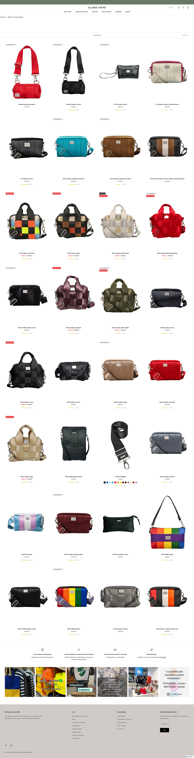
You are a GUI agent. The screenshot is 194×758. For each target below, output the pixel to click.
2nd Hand (120, 729)
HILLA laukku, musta (26, 402)
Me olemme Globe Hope (80, 716)
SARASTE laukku (27, 554)
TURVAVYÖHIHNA (120, 477)
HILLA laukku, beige (27, 477)
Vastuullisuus (121, 716)
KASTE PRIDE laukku (73, 629)
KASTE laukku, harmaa (167, 477)
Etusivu (2, 17)
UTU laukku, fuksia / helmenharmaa (167, 104)
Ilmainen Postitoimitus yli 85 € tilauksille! (97, 2)
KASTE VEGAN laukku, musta (27, 629)
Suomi (171, 7)
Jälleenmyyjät (76, 729)
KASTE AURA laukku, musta (26, 328)
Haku (74, 719)
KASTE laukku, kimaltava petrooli (73, 179)
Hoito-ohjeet (121, 726)
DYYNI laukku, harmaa (120, 629)
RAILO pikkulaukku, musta (73, 477)
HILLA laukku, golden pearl (120, 253)
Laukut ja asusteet (81, 12)
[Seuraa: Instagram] (11, 745)
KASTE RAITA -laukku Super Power (167, 629)
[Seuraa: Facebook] (6, 745)
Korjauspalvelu (122, 722)
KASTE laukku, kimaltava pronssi (120, 179)
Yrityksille (118, 12)
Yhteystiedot (76, 726)
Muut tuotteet (106, 12)
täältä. (164, 657)
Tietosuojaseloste (78, 735)
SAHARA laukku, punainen (26, 104)
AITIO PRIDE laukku (167, 554)
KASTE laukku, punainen (167, 402)
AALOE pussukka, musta (120, 554)
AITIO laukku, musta (120, 104)
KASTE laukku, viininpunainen (73, 554)
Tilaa (164, 730)
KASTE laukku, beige (120, 402)
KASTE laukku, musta (167, 328)
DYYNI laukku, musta (73, 402)
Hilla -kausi (67, 12)
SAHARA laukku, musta (73, 104)
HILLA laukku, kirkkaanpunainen (167, 253)
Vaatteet (95, 12)
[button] (189, 757)
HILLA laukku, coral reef (26, 253)
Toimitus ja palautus (78, 722)
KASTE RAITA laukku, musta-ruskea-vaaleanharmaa (167, 179)
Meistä (128, 12)
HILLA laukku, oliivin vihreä (120, 328)
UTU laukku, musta (27, 179)
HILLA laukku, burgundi (73, 328)
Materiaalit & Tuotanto (124, 719)
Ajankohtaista (76, 732)
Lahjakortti (75, 738)
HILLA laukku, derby (73, 253)
